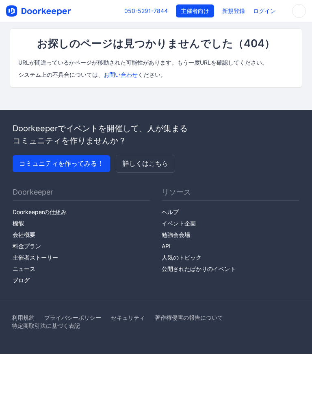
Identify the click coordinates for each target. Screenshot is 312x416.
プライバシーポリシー (72, 317)
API (166, 246)
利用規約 (23, 317)
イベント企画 (179, 223)
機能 (18, 223)
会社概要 (24, 234)
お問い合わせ (121, 74)
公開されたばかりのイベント (199, 268)
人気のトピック (182, 257)
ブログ (21, 280)
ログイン (264, 10)
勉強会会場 (176, 234)
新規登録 (233, 10)
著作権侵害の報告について (189, 317)
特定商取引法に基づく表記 (46, 325)
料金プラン (27, 246)
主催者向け (195, 10)
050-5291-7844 (146, 10)
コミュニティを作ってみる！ (61, 163)
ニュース (24, 268)
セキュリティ (128, 317)
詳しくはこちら (145, 163)
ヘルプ (170, 211)
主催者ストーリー (35, 257)
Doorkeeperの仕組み (40, 211)
